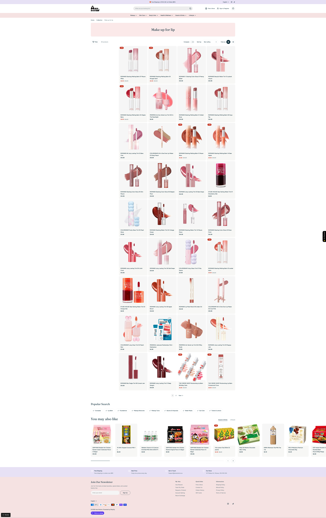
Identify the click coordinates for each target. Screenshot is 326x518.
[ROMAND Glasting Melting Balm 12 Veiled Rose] (191, 98)
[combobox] (163, 8)
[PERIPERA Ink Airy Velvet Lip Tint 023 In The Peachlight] (162, 98)
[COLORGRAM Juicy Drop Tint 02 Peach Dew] (133, 328)
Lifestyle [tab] (232, 420)
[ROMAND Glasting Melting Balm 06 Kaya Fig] (221, 98)
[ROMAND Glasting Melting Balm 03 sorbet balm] (221, 252)
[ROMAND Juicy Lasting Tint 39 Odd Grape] (162, 252)
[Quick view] (145, 50)
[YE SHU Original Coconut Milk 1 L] (126, 435)
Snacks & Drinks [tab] (222, 420)
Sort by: (199, 42)
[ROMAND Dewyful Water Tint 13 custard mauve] (221, 60)
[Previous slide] (228, 461)
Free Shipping (98, 471)
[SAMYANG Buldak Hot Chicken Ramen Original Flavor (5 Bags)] (175, 435)
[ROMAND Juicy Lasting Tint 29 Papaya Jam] (221, 328)
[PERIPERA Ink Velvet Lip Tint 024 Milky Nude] (191, 328)
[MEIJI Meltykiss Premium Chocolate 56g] (298, 435)
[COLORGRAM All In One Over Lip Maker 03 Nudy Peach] (162, 137)
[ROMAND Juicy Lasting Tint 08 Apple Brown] (162, 290)
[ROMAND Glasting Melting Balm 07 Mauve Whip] (133, 60)
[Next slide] (233, 461)
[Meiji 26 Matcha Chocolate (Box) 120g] (249, 435)
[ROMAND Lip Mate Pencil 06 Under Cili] (191, 290)
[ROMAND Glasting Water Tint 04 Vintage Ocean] (162, 213)
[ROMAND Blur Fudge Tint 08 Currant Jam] (133, 367)
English (225, 2)
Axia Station (99, 509)
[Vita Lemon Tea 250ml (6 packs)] (224, 435)
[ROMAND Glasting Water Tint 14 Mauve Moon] (191, 213)
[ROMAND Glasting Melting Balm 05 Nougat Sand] (162, 60)
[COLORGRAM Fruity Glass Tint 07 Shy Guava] (191, 252)
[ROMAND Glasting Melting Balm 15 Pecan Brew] (191, 137)
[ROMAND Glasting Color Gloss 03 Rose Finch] (221, 213)
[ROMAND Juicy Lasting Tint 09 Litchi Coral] (133, 252)
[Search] (190, 8)
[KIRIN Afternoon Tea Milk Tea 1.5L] (273, 435)
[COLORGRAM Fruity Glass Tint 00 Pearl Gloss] (133, 213)
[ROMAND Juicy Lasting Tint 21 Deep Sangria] (162, 367)
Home (92, 20)
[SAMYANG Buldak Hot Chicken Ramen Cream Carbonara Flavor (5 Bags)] (102, 435)
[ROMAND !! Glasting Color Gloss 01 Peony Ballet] (191, 60)
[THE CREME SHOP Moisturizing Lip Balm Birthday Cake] (191, 367)
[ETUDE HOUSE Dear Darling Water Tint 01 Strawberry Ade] (221, 175)
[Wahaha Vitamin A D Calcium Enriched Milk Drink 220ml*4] (151, 435)
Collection (99, 20)
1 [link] (172, 395)
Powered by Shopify (109, 509)
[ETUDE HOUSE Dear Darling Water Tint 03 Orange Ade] (133, 290)
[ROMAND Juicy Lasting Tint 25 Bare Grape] (191, 175)
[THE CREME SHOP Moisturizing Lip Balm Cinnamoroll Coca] (221, 367)
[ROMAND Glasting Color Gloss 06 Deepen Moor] (162, 175)
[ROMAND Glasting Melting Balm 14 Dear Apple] (221, 137)
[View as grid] (228, 42)
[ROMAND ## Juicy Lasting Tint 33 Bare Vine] (133, 137)
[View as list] (233, 42)
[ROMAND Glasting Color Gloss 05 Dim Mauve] (133, 175)
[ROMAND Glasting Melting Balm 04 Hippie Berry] (133, 98)
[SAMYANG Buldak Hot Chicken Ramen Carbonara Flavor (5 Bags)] (200, 435)
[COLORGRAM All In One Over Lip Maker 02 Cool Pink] (221, 290)
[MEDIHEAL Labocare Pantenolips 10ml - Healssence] (162, 328)
